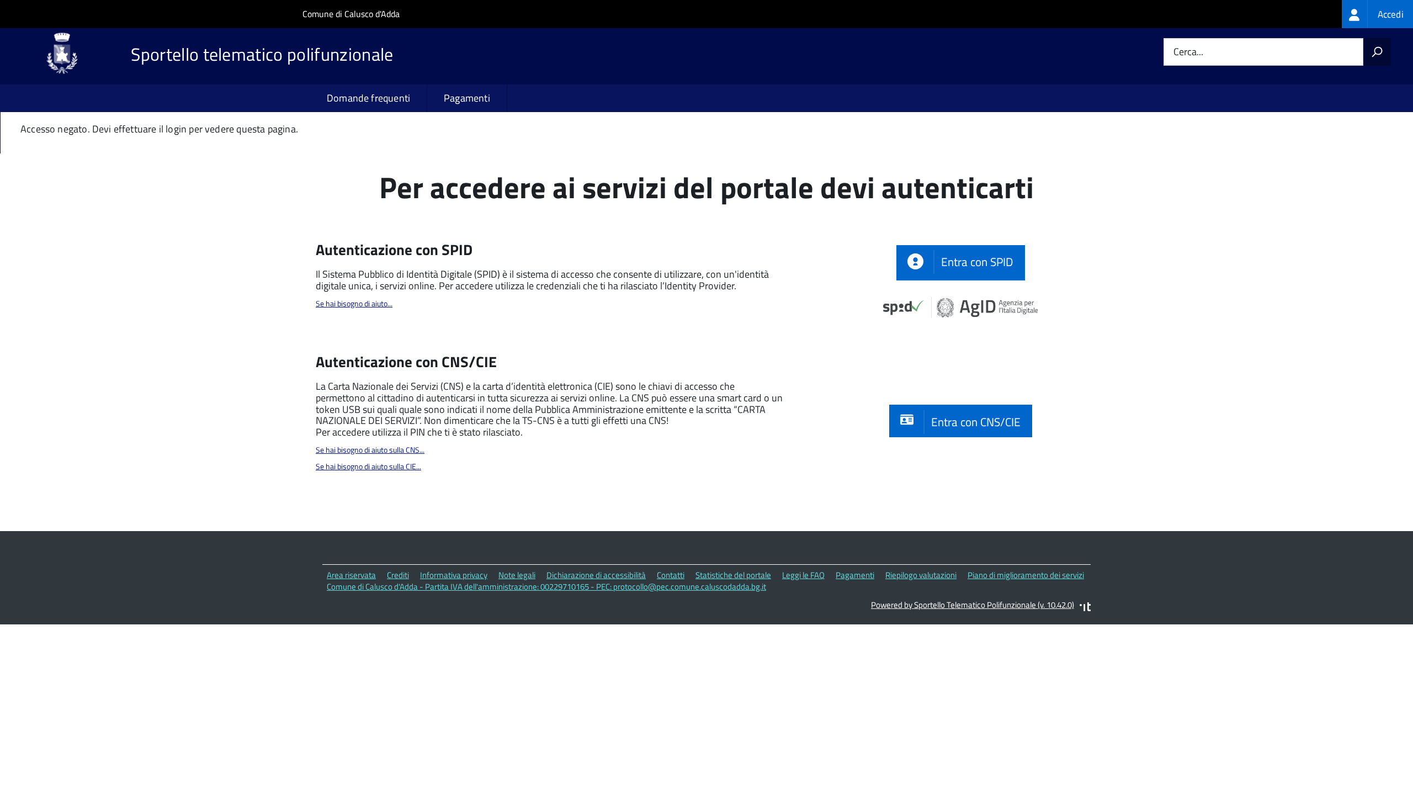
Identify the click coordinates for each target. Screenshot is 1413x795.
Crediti (398, 575)
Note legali (516, 575)
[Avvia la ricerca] (1377, 52)
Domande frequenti (368, 98)
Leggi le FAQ (803, 575)
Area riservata (351, 575)
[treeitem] (1377, 14)
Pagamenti (467, 98)
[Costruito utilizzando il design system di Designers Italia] (1085, 608)
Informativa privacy (453, 575)
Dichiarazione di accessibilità (596, 575)
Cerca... (1188, 52)
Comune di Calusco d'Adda (351, 13)
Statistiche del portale (733, 575)
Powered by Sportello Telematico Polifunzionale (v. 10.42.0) (972, 604)
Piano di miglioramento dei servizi (1026, 575)
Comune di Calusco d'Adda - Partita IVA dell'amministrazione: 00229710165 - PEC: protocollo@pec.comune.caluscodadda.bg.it (546, 586)
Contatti (670, 575)
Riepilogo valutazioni (921, 575)
